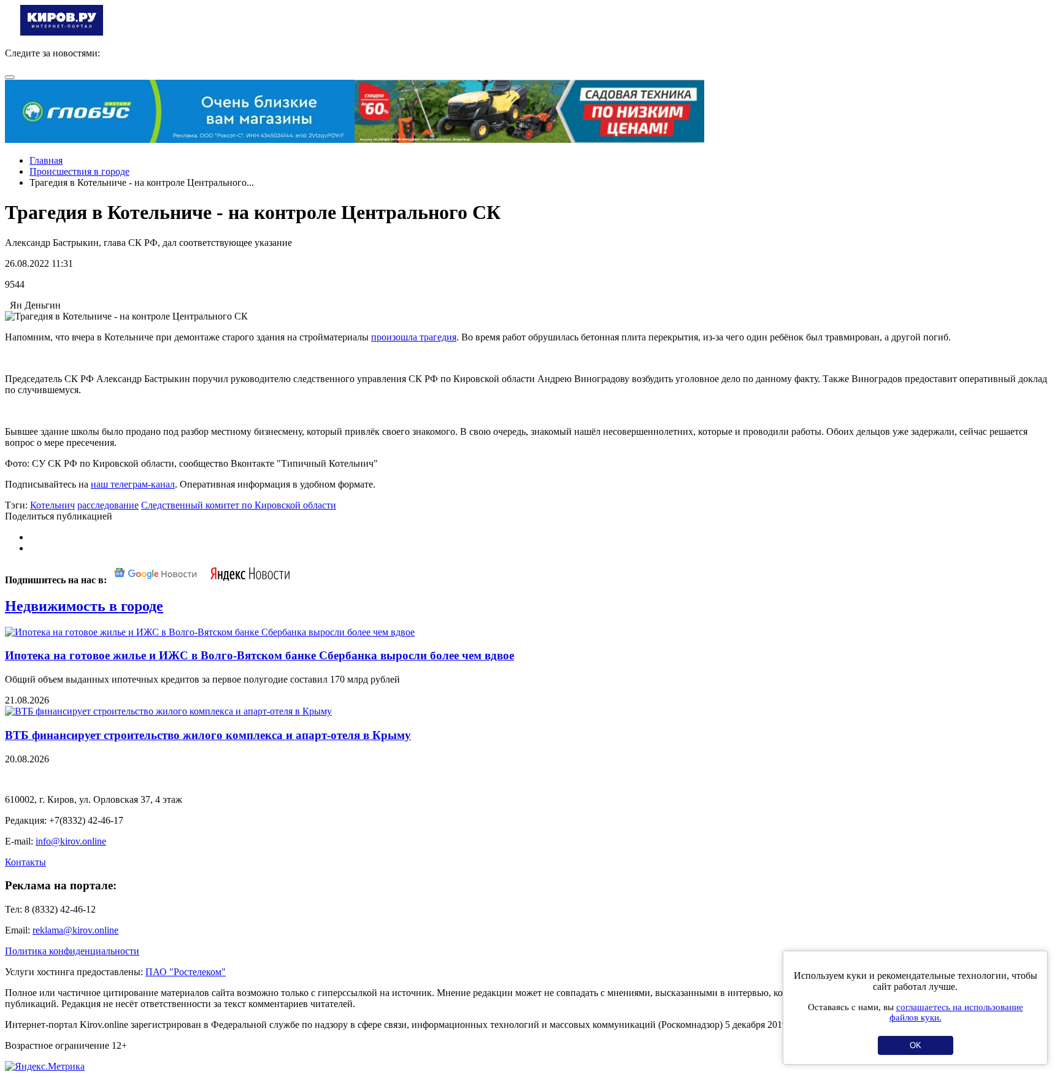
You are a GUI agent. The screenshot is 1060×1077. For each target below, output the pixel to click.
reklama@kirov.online (75, 930)
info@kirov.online (71, 841)
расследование (108, 505)
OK (915, 1045)
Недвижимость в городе (84, 606)
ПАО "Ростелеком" (185, 972)
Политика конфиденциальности (72, 951)
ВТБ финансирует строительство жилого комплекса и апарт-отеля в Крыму (208, 735)
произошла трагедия (413, 337)
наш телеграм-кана (130, 484)
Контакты (25, 862)
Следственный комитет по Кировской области (238, 505)
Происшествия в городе (79, 171)
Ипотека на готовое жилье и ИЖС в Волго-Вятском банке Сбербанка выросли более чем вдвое (259, 655)
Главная (46, 160)
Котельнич (52, 505)
